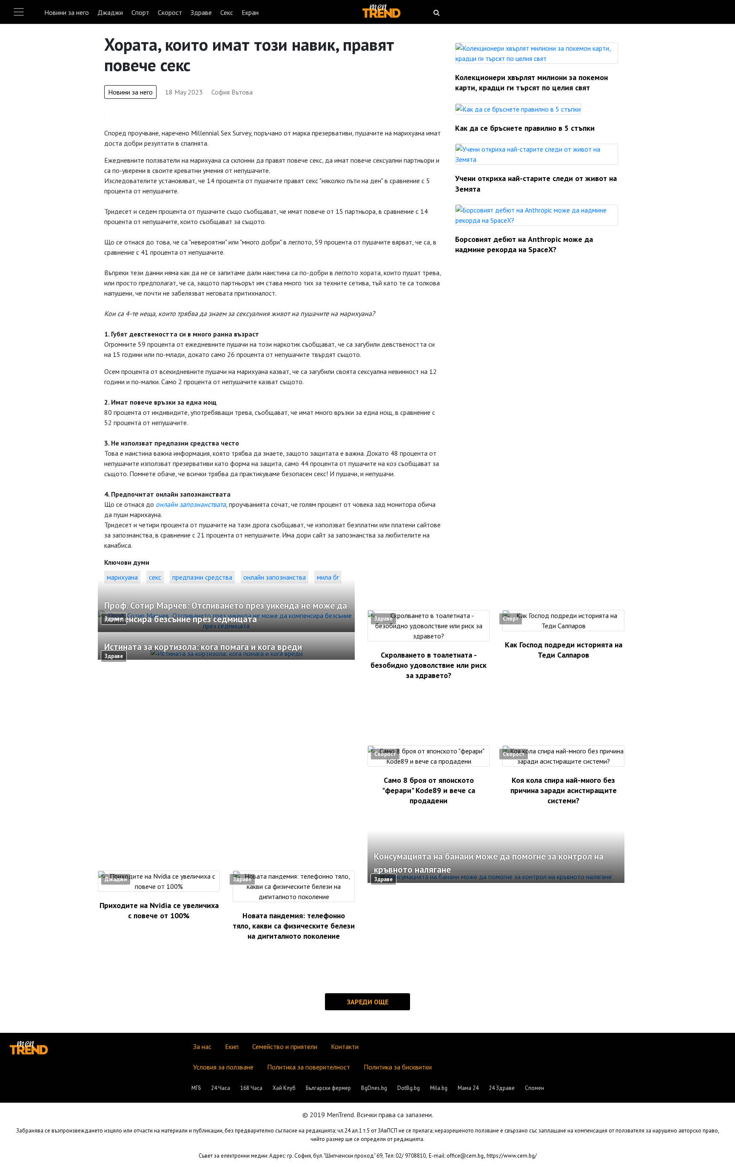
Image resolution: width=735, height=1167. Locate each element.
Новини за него (66, 12)
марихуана (122, 577)
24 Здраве (502, 1088)
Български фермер (328, 1088)
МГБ (196, 1088)
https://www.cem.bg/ (512, 1155)
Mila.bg (438, 1088)
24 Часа (220, 1088)
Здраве (201, 12)
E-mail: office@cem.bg (456, 1155)
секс (155, 577)
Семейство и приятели (284, 1046)
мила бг (328, 577)
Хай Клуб (284, 1088)
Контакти (345, 1046)
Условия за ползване (223, 1067)
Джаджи (110, 12)
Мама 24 (468, 1088)
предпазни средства (202, 577)
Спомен (534, 1088)
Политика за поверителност (308, 1067)
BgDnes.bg (374, 1088)
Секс (226, 12)
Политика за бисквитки (398, 1067)
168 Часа (251, 1088)
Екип (232, 1046)
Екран (250, 12)
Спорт (140, 12)
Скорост (170, 12)
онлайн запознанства (274, 577)
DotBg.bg (408, 1088)
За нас (202, 1046)
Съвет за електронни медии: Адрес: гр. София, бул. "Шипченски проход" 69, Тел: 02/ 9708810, (313, 1155)
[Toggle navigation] (19, 11)
